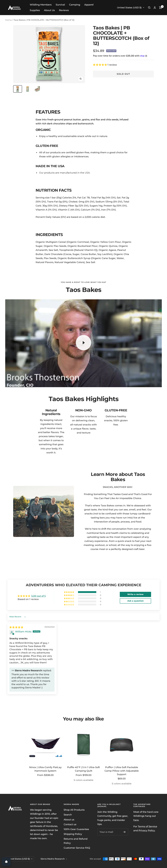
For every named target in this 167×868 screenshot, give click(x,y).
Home (8, 20)
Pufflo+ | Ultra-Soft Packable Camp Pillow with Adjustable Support (122, 771)
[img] (16, 627)
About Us (49, 10)
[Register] (124, 832)
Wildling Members (41, 4)
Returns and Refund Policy (75, 840)
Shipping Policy (73, 834)
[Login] (155, 8)
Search (68, 814)
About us (69, 819)
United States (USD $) (129, 7)
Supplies (35, 10)
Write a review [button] (135, 594)
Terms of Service (147, 826)
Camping (74, 4)
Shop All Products (74, 809)
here (136, 820)
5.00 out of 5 (38, 596)
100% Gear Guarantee (76, 829)
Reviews (64, 10)
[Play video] (83, 342)
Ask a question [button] (135, 601)
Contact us (70, 824)
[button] (100, 64)
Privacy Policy (147, 830)
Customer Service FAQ (77, 847)
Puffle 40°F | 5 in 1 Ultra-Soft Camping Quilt (83, 769)
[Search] (149, 7)
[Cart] (160, 7)
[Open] (6, 861)
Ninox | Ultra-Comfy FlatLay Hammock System (45, 769)
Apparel (89, 4)
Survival (60, 4)
